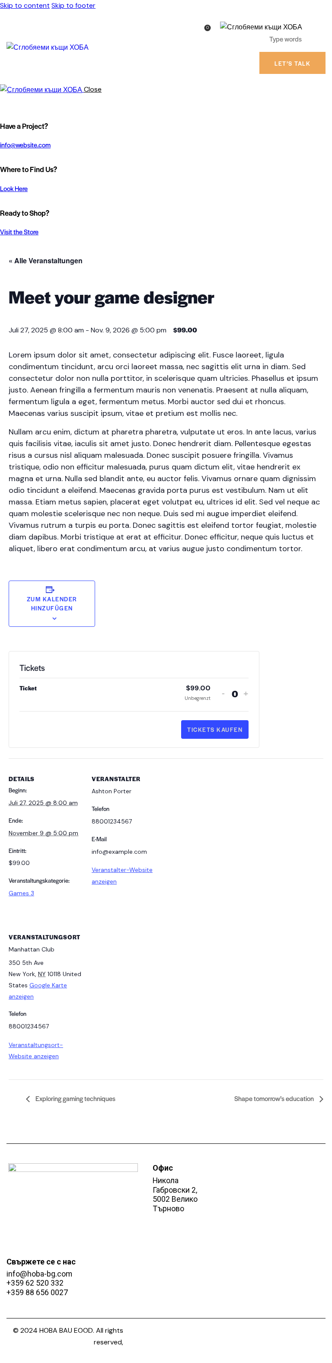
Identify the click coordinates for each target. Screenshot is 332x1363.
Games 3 (21, 893)
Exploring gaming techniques (74, 1098)
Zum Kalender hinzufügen (52, 603)
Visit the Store (19, 231)
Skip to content (25, 5)
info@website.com (25, 144)
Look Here (14, 188)
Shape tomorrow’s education (274, 1098)
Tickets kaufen (215, 729)
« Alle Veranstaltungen (46, 260)
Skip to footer (73, 5)
